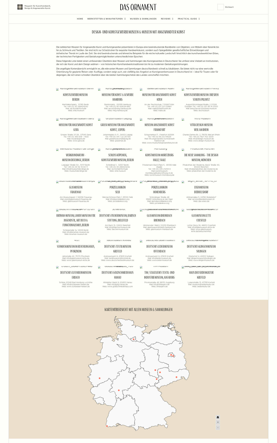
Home (80, 19)
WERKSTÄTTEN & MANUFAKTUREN (105, 19)
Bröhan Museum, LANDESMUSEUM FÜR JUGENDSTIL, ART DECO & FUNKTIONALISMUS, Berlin (75, 220)
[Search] (220, 7)
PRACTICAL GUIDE (187, 19)
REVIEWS (166, 19)
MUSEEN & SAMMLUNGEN (143, 19)
